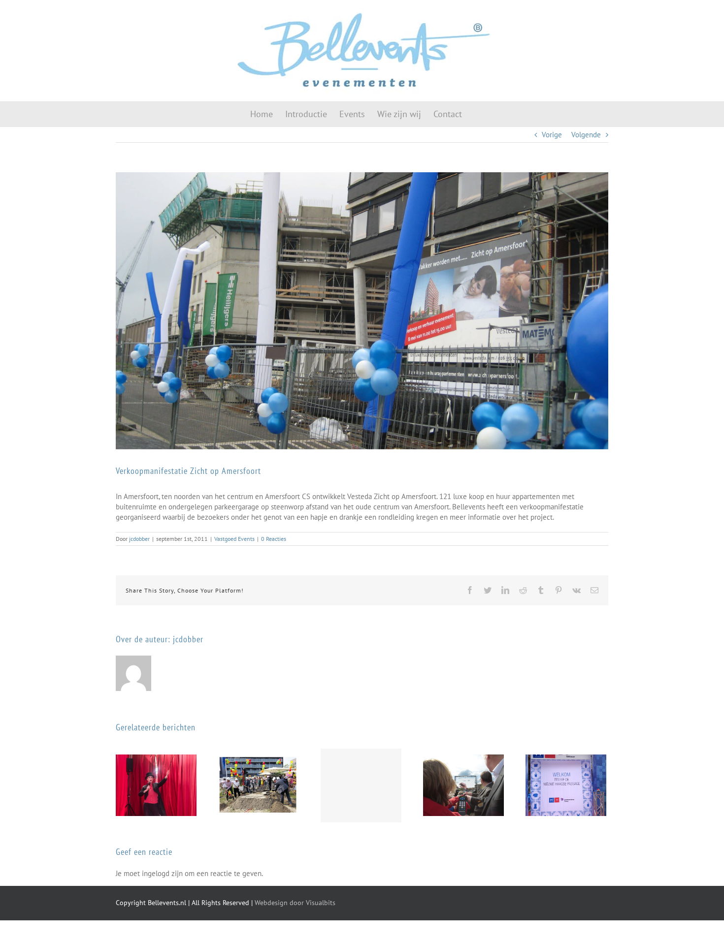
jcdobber (139, 538)
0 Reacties (273, 538)
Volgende (586, 134)
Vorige (552, 134)
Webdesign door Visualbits (295, 902)
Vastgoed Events (234, 538)
